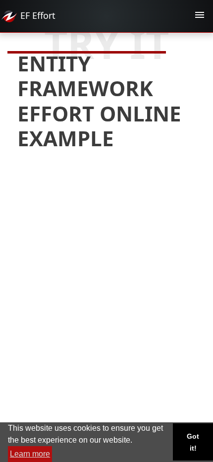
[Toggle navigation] (199, 16)
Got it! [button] (193, 442)
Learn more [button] (30, 454)
